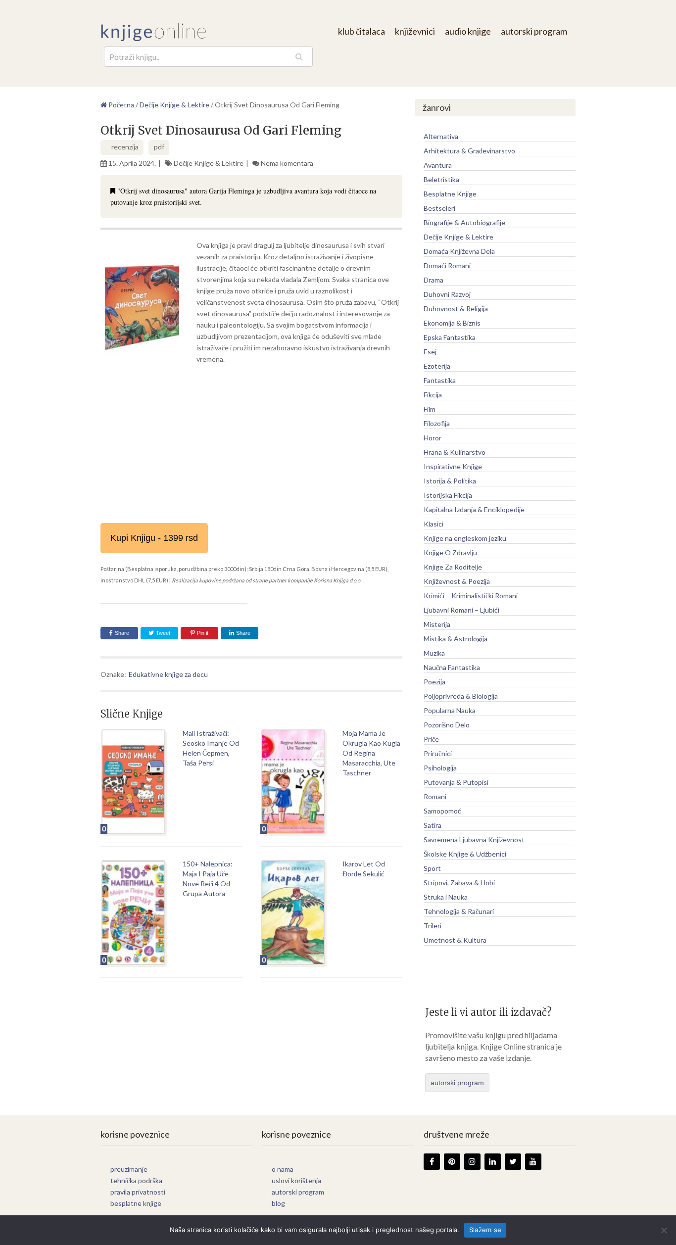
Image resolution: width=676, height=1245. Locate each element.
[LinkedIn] (492, 1161)
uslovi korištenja (296, 1180)
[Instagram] (472, 1161)
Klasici (433, 524)
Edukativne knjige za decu (168, 674)
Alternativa (441, 136)
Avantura (438, 165)
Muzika (434, 653)
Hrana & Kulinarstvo (454, 452)
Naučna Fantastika (452, 667)
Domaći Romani (447, 265)
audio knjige (468, 31)
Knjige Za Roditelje (453, 567)
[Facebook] (432, 1161)
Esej (430, 351)
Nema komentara (287, 163)
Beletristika (441, 179)
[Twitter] (513, 1161)
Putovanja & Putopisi (456, 782)
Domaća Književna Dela (459, 251)
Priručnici (438, 753)
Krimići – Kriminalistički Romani (471, 595)
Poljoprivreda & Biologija (461, 696)
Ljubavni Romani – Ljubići (461, 610)
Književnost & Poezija (457, 581)
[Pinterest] (452, 1161)
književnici (415, 31)
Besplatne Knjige (450, 194)
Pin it (202, 633)
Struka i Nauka (446, 897)
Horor (432, 437)
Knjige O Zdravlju (450, 552)
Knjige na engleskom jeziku (465, 538)
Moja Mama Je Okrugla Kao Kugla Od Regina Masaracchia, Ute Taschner (371, 753)
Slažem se (485, 1230)
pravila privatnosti (137, 1192)
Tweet (162, 633)
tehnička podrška (136, 1180)
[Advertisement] (251, 444)
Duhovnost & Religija (456, 308)
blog (278, 1203)
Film (429, 409)
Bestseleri (439, 208)
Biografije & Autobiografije (464, 222)
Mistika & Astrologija (455, 638)
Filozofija (437, 423)
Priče (431, 739)
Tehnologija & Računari (459, 911)
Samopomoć (442, 811)
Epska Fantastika (450, 337)
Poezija (434, 681)
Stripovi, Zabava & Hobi (459, 882)
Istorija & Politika (450, 481)
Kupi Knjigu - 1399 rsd (154, 538)
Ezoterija (437, 366)
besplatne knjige (135, 1203)
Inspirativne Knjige (453, 466)
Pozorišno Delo (447, 724)
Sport (432, 868)
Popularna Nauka (450, 710)
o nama (282, 1169)
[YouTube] (533, 1161)
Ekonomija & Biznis (452, 323)
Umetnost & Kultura (455, 940)
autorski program (534, 31)
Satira (432, 825)
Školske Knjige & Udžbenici (465, 854)
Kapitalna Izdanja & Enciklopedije (474, 509)
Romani (435, 796)
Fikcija (433, 394)
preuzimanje (128, 1169)
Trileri (432, 925)
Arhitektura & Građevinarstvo (469, 150)
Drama (433, 280)
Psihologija (440, 768)
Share (122, 633)
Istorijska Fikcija (448, 495)
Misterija (437, 624)
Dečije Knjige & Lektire (208, 163)
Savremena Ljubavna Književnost (474, 839)
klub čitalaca (361, 31)
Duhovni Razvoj (447, 294)
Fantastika (440, 380)
